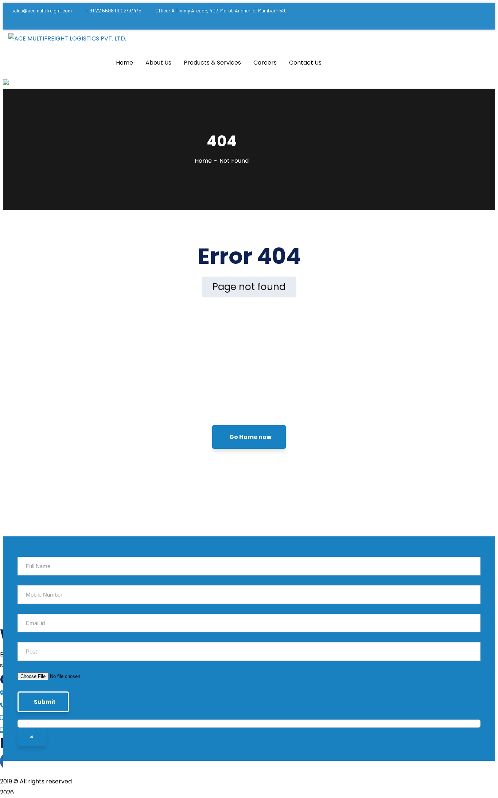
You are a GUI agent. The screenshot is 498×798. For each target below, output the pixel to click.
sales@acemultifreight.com (41, 10)
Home (203, 161)
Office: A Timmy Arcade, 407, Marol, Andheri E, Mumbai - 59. (220, 10)
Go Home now (250, 437)
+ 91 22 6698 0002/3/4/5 (113, 10)
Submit (44, 702)
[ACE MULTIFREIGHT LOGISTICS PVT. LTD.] (67, 38)
